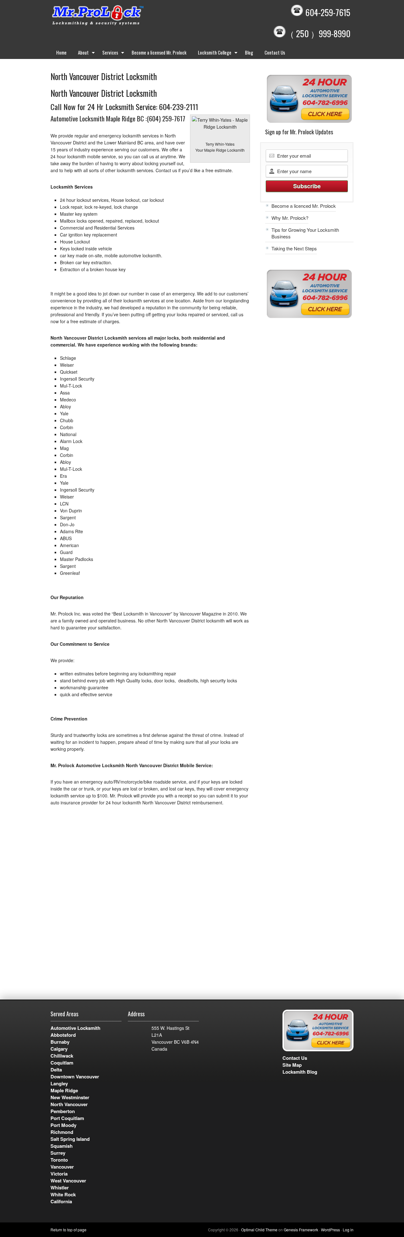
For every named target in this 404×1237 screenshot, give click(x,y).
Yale (64, 413)
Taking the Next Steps (294, 248)
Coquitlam (61, 1062)
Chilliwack (61, 1055)
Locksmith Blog (299, 1071)
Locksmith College (211, 53)
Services (107, 53)
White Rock (63, 1194)
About (80, 53)
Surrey (57, 1152)
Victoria (59, 1173)
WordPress (330, 1229)
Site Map (292, 1064)
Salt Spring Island (70, 1138)
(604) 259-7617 (166, 118)
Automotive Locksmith (75, 1027)
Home (61, 52)
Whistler (59, 1187)
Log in (348, 1229)
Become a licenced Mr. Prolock (303, 205)
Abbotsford (63, 1034)
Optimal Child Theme (259, 1229)
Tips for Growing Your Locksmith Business (305, 233)
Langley (59, 1083)
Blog (249, 52)
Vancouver (62, 1166)
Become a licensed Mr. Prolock (159, 52)
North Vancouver (69, 1104)
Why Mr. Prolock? (289, 217)
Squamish (61, 1145)
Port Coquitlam (67, 1118)
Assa (65, 392)
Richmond (61, 1132)
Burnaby (59, 1041)
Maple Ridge (64, 1090)
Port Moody (63, 1125)
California (61, 1201)
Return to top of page (68, 1229)
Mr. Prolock (110, 16)
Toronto (59, 1159)
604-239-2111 (178, 106)
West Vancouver (68, 1180)
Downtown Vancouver (74, 1076)
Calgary (59, 1048)
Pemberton (62, 1111)
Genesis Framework (301, 1229)
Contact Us (274, 52)
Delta (56, 1069)
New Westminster (69, 1097)
